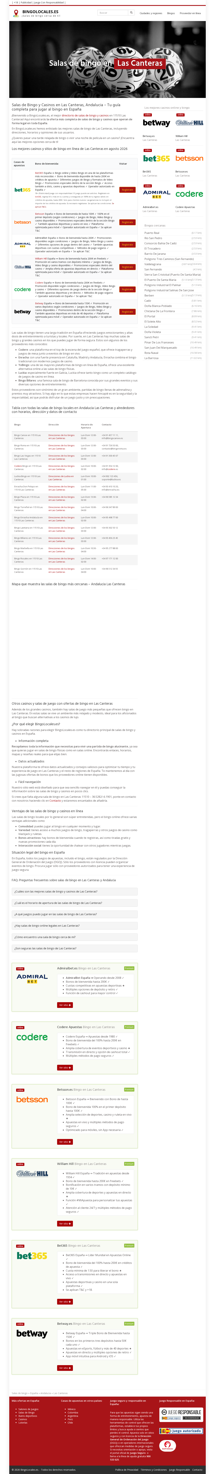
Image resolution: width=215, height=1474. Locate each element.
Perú (70, 1419)
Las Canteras (101, 969)
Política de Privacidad (126, 1469)
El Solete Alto (173, 321)
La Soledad (173, 327)
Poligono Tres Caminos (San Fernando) (173, 259)
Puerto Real (173, 233)
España (34, 1393)
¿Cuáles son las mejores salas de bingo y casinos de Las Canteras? (55, 891)
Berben (168, 295)
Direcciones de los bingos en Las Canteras (62, 437)
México (72, 1409)
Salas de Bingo (26, 1412)
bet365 (38, 197)
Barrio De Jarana (173, 254)
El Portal (173, 316)
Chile (70, 1422)
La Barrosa (173, 358)
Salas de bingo (20, 1393)
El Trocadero (173, 248)
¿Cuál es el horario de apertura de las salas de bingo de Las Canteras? (58, 903)
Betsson (39, 213)
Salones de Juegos (28, 1409)
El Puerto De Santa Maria (168, 280)
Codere (39, 282)
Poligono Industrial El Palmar (173, 285)
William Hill (41, 258)
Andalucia (45, 1393)
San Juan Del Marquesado (173, 347)
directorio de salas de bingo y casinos (85, 115)
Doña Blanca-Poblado (173, 306)
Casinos (22, 1419)
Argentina (73, 1415)
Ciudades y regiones (151, 13)
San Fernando (173, 269)
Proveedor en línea (190, 13)
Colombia (73, 1412)
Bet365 (39, 172)
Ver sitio (64, 1005)
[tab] (75, 891)
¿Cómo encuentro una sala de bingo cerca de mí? (45, 937)
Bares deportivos (27, 1415)
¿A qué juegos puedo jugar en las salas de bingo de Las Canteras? (55, 914)
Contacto (55, 800)
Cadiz (173, 301)
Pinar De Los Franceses (173, 342)
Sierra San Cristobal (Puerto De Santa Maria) (173, 275)
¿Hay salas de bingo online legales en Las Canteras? (47, 925)
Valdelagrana (168, 264)
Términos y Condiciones (154, 1469)
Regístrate (127, 189)
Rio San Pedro (173, 238)
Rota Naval (173, 353)
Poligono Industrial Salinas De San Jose (173, 290)
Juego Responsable (179, 1469)
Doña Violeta (173, 332)
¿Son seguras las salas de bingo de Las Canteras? (45, 948)
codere (111, 469)
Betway (39, 303)
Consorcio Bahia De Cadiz (173, 243)
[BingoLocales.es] (38, 13)
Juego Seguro (138, 1452)
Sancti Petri (173, 337)
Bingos (171, 13)
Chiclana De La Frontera (173, 311)
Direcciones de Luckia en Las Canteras (61, 478)
